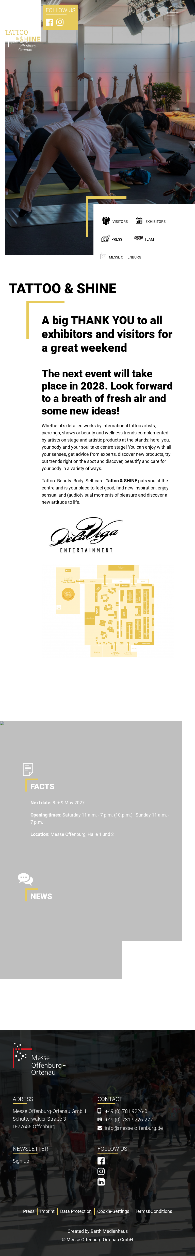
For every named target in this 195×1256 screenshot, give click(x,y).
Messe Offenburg (125, 257)
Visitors (120, 221)
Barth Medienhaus (109, 1231)
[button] (85, 537)
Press (116, 239)
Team (149, 239)
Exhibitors (155, 221)
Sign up (21, 1161)
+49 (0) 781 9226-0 (126, 1111)
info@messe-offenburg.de (134, 1128)
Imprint (47, 1211)
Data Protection (76, 1211)
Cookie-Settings (113, 1211)
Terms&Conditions (153, 1211)
